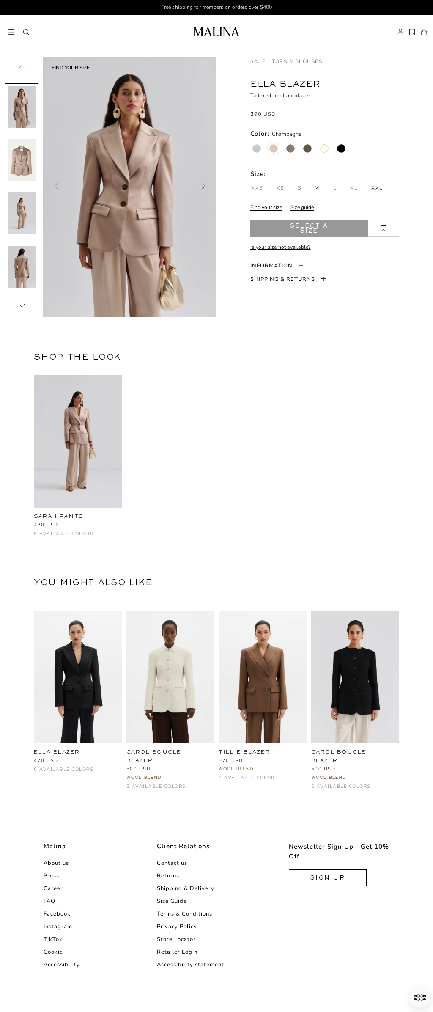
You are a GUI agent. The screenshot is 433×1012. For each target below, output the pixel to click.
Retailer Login (177, 952)
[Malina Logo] (216, 31)
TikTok (53, 939)
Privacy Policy (177, 926)
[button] (26, 32)
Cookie (53, 952)
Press (51, 876)
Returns (168, 876)
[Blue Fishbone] (256, 148)
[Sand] (187, 790)
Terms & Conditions (184, 914)
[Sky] (159, 790)
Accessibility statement (190, 964)
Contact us (172, 863)
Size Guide (172, 901)
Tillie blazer (244, 752)
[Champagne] (273, 148)
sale (258, 61)
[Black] (341, 148)
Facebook (57, 914)
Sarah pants (58, 516)
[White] (131, 790)
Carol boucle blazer (153, 756)
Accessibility (62, 964)
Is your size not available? (280, 247)
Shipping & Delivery (185, 888)
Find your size (266, 207)
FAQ (49, 901)
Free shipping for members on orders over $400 (216, 7)
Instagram (58, 926)
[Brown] (223, 782)
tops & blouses (297, 61)
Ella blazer (57, 752)
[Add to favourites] (383, 228)
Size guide (302, 207)
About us (56, 863)
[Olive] (307, 148)
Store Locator (176, 939)
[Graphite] (290, 148)
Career (53, 888)
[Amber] (53, 538)
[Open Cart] (424, 32)
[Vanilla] (324, 148)
